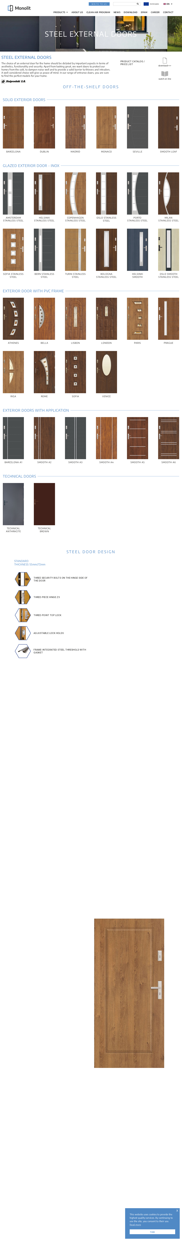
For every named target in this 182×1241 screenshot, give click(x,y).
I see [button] (152, 1231)
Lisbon (75, 342)
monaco (106, 151)
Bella (44, 342)
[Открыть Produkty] (67, 12)
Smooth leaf (168, 151)
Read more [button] (135, 1224)
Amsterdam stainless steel (13, 219)
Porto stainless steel (137, 219)
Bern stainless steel (44, 275)
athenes (13, 342)
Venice (106, 396)
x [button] (177, 1210)
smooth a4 (106, 462)
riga (13, 396)
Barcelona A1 (13, 462)
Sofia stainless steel (13, 275)
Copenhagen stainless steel (75, 219)
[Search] (137, 4)
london (106, 342)
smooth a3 (75, 462)
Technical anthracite (13, 530)
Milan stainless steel (168, 219)
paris (137, 342)
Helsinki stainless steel (44, 219)
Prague (168, 342)
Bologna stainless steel (106, 275)
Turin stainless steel (75, 275)
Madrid (75, 151)
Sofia (75, 396)
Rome (44, 396)
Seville (137, 151)
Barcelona (13, 151)
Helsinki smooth (137, 275)
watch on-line (165, 79)
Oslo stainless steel (106, 219)
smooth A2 (44, 462)
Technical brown (44, 530)
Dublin (44, 151)
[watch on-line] (165, 74)
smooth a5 (138, 462)
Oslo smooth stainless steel (168, 275)
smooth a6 (169, 462)
